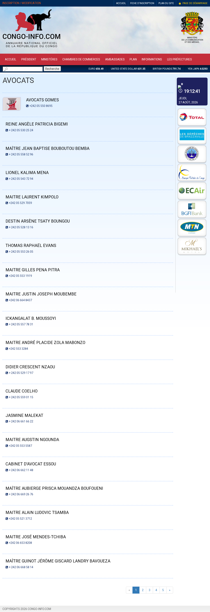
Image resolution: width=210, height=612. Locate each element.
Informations (152, 59)
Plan (133, 59)
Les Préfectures (179, 59)
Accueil (10, 59)
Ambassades (115, 59)
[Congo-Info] (31, 48)
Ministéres (49, 59)
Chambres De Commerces (81, 59)
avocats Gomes (42, 99)
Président (28, 59)
